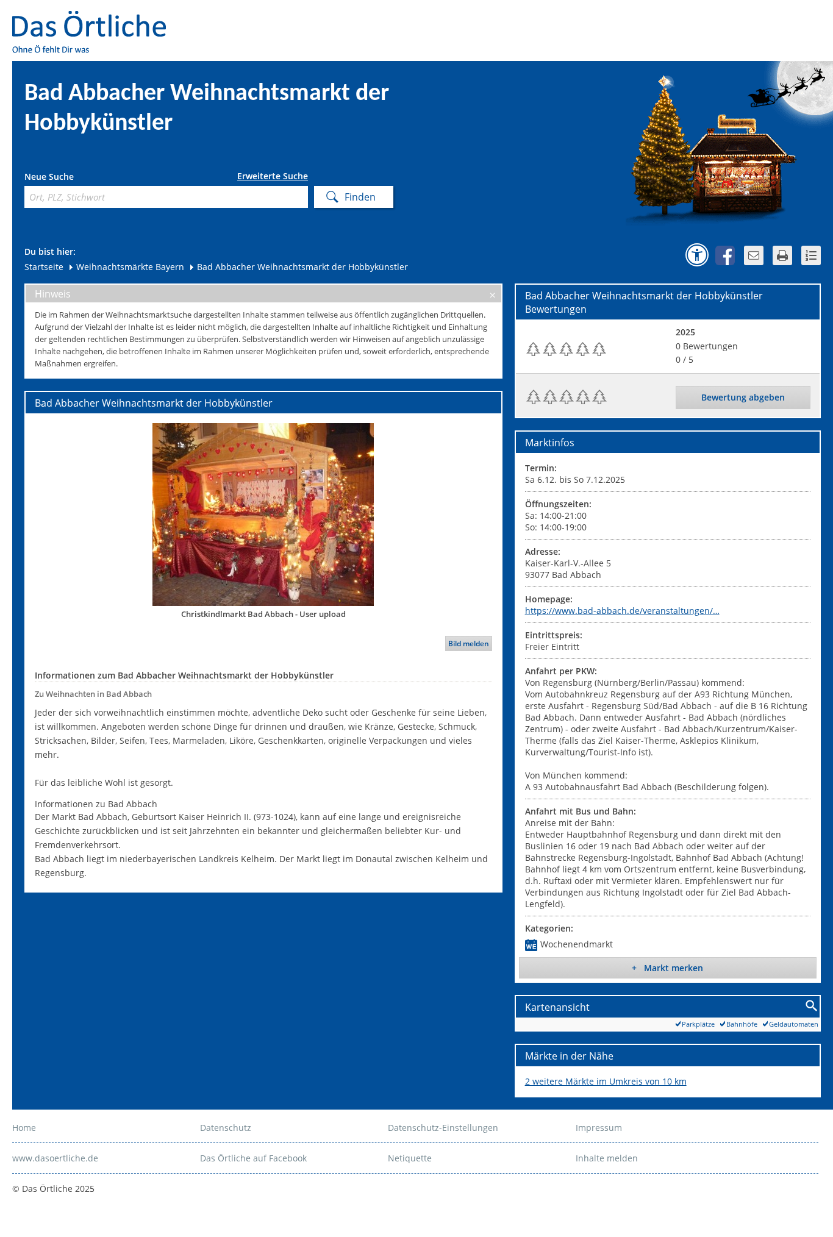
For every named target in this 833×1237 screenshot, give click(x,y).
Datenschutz (225, 1127)
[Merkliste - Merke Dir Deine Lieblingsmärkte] (811, 255)
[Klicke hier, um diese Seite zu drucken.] (782, 255)
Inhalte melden (607, 1158)
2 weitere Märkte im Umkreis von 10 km (606, 1081)
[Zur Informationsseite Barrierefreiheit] (697, 255)
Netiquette (410, 1158)
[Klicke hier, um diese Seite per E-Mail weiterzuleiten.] (753, 255)
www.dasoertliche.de (55, 1158)
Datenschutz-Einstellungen (443, 1127)
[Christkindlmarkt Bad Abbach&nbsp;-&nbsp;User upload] (263, 513)
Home (24, 1127)
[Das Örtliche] (94, 18)
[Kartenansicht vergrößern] (812, 1006)
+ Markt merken (667, 968)
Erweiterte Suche (272, 176)
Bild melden (468, 643)
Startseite (43, 267)
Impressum (599, 1127)
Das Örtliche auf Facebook (253, 1158)
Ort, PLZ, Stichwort (78, 178)
